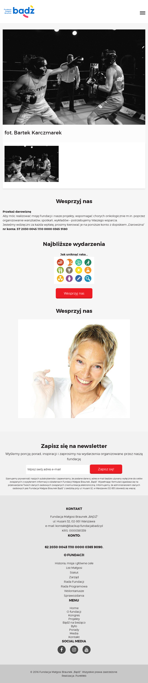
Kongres (74, 615)
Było (74, 626)
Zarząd (74, 577)
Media (74, 633)
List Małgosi (74, 568)
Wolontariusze (74, 591)
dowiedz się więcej (125, 488)
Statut (74, 572)
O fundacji (74, 611)
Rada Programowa (74, 586)
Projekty (74, 619)
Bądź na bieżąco (74, 622)
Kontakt (74, 637)
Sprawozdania (74, 595)
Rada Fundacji (74, 581)
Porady (74, 630)
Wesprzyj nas (74, 293)
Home (74, 608)
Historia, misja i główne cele (74, 563)
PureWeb (80, 675)
